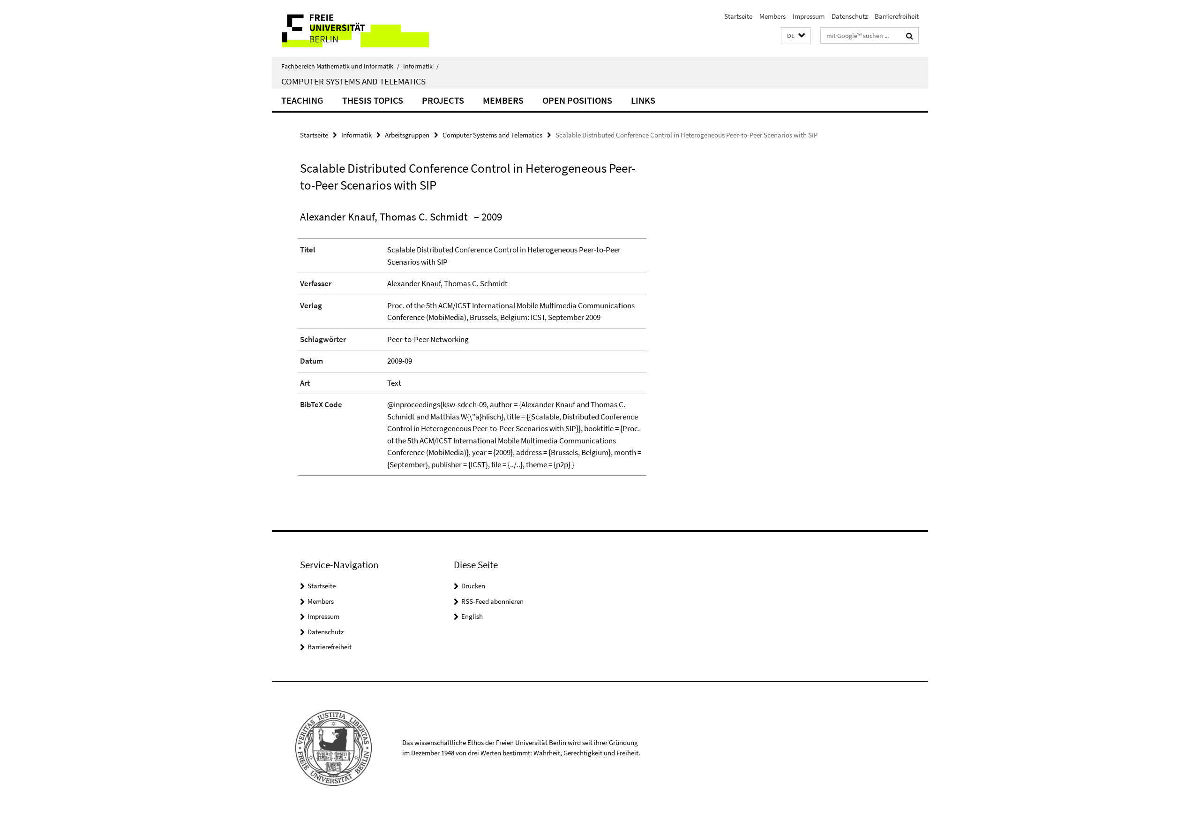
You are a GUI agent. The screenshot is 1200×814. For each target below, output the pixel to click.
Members (772, 16)
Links (643, 100)
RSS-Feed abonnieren (492, 601)
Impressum (809, 16)
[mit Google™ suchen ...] (909, 35)
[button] (796, 36)
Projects (443, 100)
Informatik (421, 66)
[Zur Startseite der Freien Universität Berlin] (350, 28)
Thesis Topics (372, 100)
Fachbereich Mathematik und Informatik (340, 66)
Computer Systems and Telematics (353, 81)
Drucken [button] (473, 585)
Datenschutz (850, 16)
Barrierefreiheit (897, 16)
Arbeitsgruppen (407, 134)
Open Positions (577, 100)
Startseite (738, 16)
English (472, 616)
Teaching (302, 100)
